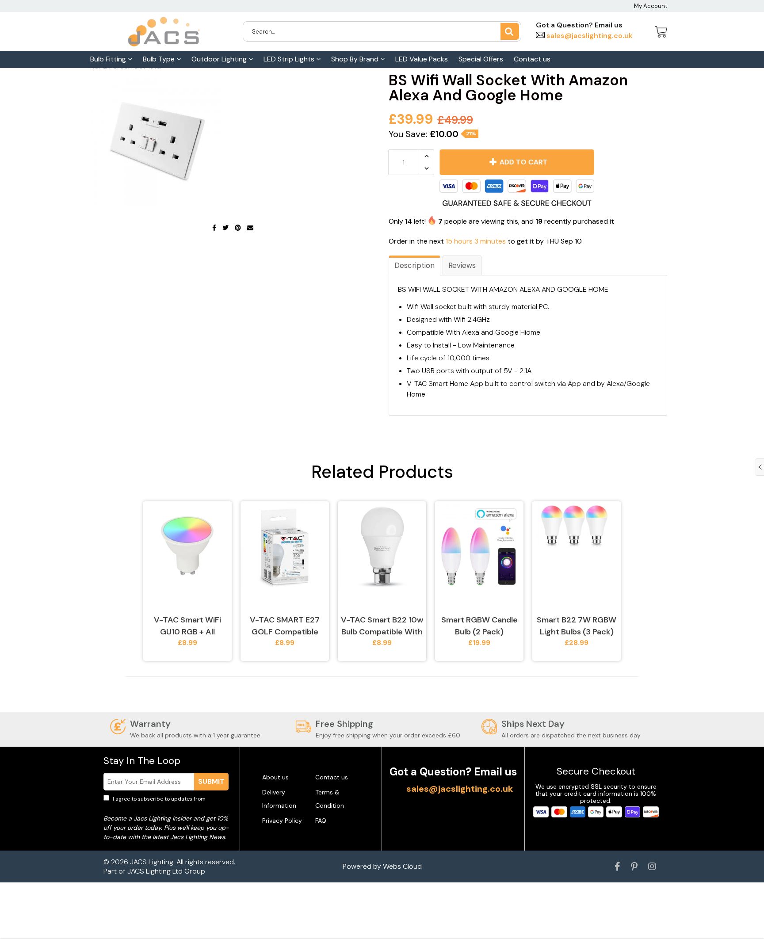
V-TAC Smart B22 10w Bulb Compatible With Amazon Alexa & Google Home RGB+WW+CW (382, 626)
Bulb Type (159, 59)
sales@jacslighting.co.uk (589, 35)
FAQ (320, 820)
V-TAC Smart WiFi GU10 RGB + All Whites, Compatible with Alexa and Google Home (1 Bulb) (187, 626)
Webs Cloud (402, 866)
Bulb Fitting (109, 59)
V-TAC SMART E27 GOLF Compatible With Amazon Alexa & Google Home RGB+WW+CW (284, 626)
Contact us (532, 59)
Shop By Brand (355, 59)
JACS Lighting (151, 861)
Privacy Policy (282, 820)
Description (414, 265)
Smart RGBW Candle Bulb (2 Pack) (479, 626)
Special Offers (480, 59)
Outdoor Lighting (219, 59)
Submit (211, 781)
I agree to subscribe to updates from (165, 802)
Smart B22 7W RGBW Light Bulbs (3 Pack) (576, 626)
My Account (650, 6)
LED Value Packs (421, 59)
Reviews (462, 265)
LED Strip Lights (290, 59)
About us (275, 777)
